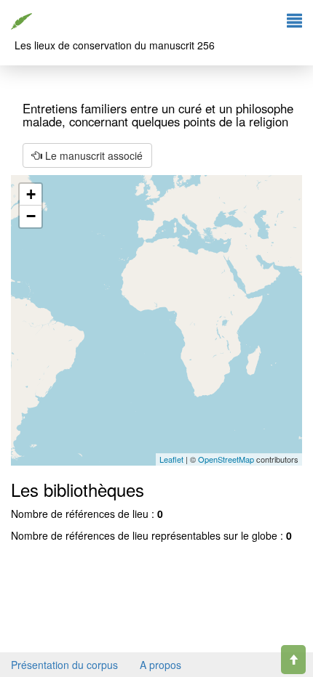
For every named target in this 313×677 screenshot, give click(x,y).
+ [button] (31, 194)
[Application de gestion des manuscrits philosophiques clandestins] (23, 18)
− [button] (31, 216)
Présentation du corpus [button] (64, 664)
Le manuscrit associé (92, 155)
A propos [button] (160, 664)
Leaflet (171, 459)
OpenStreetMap (226, 459)
